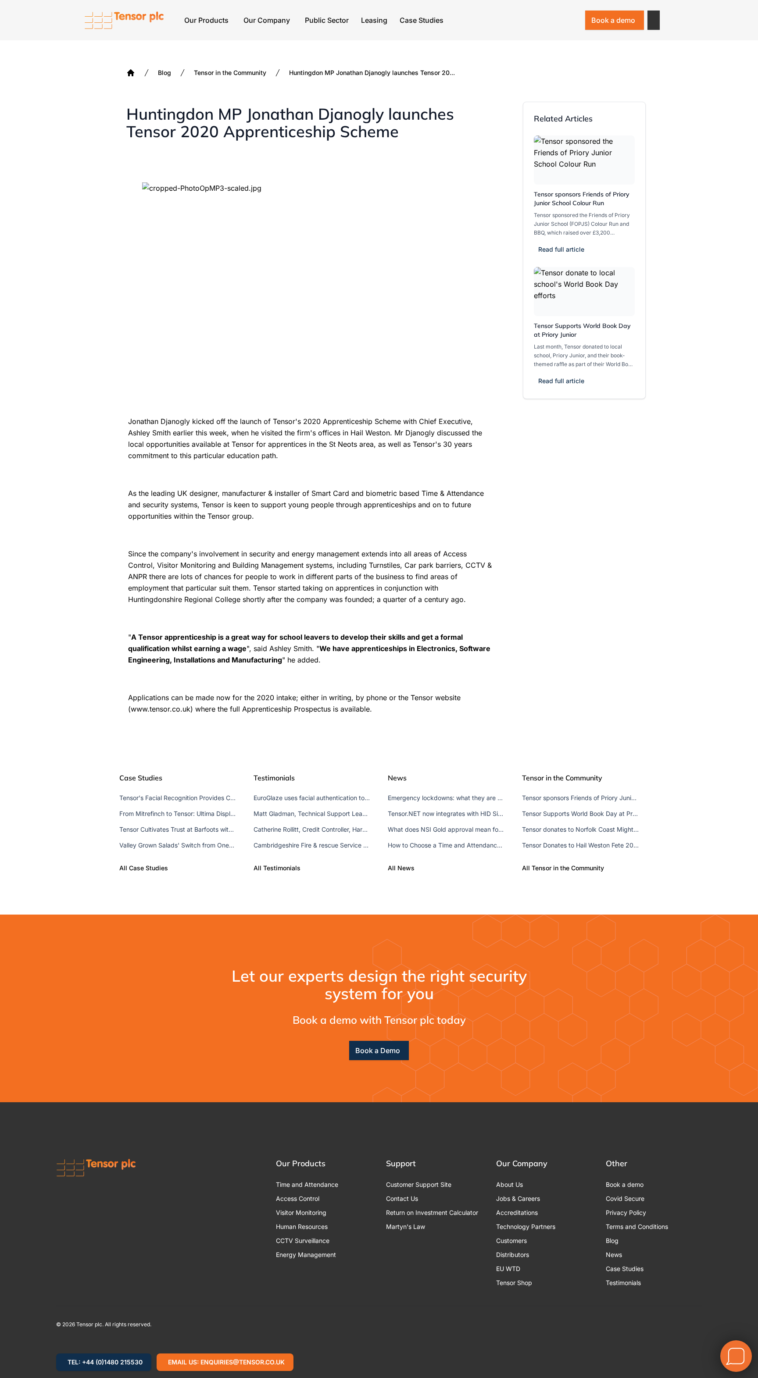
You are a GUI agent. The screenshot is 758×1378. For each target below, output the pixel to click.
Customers (511, 1240)
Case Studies (421, 20)
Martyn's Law (405, 1226)
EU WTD (508, 1268)
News (614, 1254)
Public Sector (327, 20)
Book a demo (613, 20)
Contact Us (402, 1198)
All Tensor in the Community (563, 868)
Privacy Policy (626, 1212)
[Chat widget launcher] (736, 1356)
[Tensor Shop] (572, 20)
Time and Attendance (307, 1184)
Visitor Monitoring (301, 1212)
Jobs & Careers (518, 1198)
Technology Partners (525, 1226)
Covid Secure (625, 1198)
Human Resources (302, 1226)
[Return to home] (124, 20)
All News (401, 868)
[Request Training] (526, 20)
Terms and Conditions (637, 1226)
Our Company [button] (266, 20)
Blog (164, 72)
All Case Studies (143, 868)
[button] (653, 20)
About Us (509, 1184)
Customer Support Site (418, 1184)
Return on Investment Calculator (432, 1212)
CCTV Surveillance (302, 1240)
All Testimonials (277, 868)
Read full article (561, 249)
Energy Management (306, 1254)
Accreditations (517, 1212)
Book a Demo (377, 1050)
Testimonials (623, 1282)
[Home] (130, 72)
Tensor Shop (514, 1282)
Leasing (374, 20)
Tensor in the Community (230, 72)
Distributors (512, 1254)
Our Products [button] (206, 20)
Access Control (297, 1198)
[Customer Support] (549, 20)
